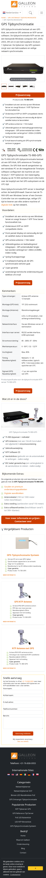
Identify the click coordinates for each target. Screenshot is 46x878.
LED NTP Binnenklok (23, 822)
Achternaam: (8, 695)
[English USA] (17, 774)
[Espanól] (21, 774)
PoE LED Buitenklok (23, 817)
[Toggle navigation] (42, 12)
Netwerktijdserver (23, 787)
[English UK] (13, 774)
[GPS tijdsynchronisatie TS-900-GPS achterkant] (11, 86)
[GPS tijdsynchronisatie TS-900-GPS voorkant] (4, 86)
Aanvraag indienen (23, 733)
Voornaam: (7, 688)
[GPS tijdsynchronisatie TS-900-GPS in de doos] (32, 86)
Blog (23, 848)
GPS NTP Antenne (23, 601)
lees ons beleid (22, 741)
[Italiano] (25, 774)
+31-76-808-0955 (28, 763)
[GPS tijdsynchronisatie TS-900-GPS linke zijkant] (25, 86)
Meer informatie (9, 575)
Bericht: (6, 716)
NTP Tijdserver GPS (23, 809)
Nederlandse (12, 12)
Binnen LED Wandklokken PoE (23, 795)
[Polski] (37, 774)
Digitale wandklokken (14, 493)
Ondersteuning (23, 844)
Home (3, 18)
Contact (23, 853)
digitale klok (7, 204)
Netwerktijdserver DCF (23, 791)
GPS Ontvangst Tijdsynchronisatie (22, 18)
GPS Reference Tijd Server (23, 813)
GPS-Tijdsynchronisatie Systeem (23, 555)
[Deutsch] (8, 774)
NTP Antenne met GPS (23, 648)
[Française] (33, 774)
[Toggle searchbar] (30, 12)
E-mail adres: (8, 702)
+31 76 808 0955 (28, 681)
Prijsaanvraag (23, 95)
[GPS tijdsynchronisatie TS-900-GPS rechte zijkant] (18, 86)
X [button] (35, 868)
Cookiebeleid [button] (15, 875)
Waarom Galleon (23, 840)
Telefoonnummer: (10, 709)
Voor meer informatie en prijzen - (23, 520)
